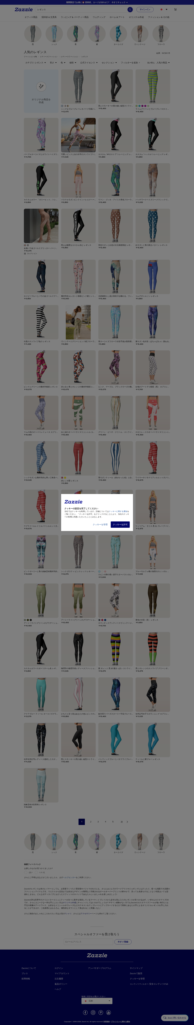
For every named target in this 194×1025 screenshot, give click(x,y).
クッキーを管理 (100, 524)
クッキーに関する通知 (118, 511)
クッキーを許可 (120, 524)
